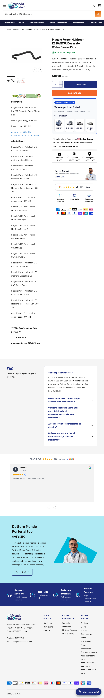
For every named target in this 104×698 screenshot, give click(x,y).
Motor (83, 638)
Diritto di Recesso (69, 630)
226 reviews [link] (85, 187)
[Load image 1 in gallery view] (11, 80)
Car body (84, 623)
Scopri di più (21, 572)
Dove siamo (48, 627)
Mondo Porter (16, 694)
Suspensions (86, 641)
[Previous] (49, 506)
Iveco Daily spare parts (88, 657)
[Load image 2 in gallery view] (21, 80)
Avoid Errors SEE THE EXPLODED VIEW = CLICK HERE (25, 134)
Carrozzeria (8, 23)
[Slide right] (40, 70)
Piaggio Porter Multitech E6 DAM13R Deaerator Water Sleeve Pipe (38, 29)
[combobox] (52, 14)
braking (84, 630)
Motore (21, 23)
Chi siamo (48, 623)
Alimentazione (78, 23)
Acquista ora (74, 93)
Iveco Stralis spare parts (88, 671)
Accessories (86, 648)
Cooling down (86, 634)
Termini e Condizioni (66, 625)
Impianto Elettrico (37, 23)
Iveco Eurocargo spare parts (87, 664)
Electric (84, 627)
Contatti (47, 630)
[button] (4, 5)
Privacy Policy (68, 633)
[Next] (55, 506)
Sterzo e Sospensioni (58, 23)
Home (9, 29)
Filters (83, 645)
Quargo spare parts (89, 652)
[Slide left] (35, 70)
